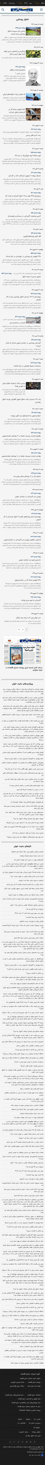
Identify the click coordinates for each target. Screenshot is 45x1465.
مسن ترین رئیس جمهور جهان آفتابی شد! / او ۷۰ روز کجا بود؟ (24, 769)
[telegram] (26, 1442)
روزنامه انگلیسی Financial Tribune (29, 1410)
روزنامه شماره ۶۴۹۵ (20, 28)
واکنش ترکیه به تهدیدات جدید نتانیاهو (31, 921)
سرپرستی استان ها (34, 1423)
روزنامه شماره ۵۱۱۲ (36, 514)
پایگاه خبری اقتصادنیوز (17, 1386)
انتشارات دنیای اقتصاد (33, 1395)
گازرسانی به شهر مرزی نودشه (31, 600)
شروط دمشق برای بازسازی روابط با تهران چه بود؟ (28, 819)
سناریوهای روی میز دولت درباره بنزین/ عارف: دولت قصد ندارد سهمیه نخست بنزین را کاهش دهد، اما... (24, 813)
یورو (26, 3)
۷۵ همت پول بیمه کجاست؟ (34, 917)
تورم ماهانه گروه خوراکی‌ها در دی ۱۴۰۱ (28, 155)
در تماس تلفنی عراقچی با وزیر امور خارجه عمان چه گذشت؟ (25, 969)
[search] (3, 9)
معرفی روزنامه (36, 1432)
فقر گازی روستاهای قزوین (32, 236)
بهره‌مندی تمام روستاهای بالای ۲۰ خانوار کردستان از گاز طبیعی (22, 518)
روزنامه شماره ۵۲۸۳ (36, 363)
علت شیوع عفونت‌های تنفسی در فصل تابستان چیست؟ (26, 785)
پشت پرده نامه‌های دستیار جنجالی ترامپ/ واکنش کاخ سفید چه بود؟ (23, 954)
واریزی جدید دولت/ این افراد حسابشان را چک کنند (27, 833)
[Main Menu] (41, 10)
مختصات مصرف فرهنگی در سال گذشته (27, 366)
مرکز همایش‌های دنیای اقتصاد (14, 1395)
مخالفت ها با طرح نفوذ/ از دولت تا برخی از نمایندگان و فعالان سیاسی (23, 1094)
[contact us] (14, 1442)
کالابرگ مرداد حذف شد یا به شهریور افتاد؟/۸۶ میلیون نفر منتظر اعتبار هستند (23, 828)
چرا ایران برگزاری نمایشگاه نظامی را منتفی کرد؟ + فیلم (26, 905)
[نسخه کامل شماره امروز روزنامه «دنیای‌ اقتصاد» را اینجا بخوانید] (22, 651)
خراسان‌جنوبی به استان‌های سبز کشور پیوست (26, 416)
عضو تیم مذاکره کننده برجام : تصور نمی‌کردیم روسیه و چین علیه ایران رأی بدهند (23, 807)
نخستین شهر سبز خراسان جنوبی (30, 560)
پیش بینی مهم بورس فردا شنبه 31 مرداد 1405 (29, 1171)
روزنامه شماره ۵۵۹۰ (36, 213)
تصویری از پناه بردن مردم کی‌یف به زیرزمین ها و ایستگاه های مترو (22, 1042)
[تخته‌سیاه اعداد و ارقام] (33, 76)
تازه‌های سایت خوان (22, 846)
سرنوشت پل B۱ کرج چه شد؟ (34, 909)
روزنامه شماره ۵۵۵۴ (36, 253)
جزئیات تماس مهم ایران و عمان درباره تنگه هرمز (28, 938)
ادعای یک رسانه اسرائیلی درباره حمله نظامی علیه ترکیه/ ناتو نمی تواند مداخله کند (24, 780)
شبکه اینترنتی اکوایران (17, 1382)
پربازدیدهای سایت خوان (22, 683)
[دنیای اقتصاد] (21, 10)
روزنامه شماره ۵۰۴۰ (36, 557)
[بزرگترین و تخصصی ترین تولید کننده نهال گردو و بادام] (33, 54)
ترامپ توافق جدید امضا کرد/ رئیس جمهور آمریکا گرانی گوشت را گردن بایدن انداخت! (23, 1100)
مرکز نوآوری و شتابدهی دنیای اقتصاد (29, 1399)
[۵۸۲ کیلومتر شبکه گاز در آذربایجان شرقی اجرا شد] (33, 114)
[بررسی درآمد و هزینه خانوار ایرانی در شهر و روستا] (33, 386)
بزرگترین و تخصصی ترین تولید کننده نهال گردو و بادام (14, 52)
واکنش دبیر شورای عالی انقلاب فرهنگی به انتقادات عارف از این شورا (22, 1058)
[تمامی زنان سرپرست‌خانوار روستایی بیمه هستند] (33, 31)
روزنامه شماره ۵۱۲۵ (36, 473)
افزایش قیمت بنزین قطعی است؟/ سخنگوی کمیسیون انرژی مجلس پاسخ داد (23, 753)
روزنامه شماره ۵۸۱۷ (36, 129)
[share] (18, 1442)
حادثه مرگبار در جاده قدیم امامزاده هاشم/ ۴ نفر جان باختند (24, 884)
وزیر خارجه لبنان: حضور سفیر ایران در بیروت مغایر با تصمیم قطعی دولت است (22, 716)
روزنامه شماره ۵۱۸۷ (36, 433)
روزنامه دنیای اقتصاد (34, 1382)
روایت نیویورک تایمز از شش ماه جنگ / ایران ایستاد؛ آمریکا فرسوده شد (22, 926)
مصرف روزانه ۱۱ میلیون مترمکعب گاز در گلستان (25, 176)
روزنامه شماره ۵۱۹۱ (36, 413)
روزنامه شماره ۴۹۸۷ (36, 597)
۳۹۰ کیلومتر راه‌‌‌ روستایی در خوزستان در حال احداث (23, 256)
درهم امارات (7, 3)
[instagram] (34, 1442)
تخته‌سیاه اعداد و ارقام (17, 70)
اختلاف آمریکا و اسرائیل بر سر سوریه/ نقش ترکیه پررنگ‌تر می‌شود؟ (23, 1054)
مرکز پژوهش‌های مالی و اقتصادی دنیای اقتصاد (25, 1403)
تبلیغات (28, 1419)
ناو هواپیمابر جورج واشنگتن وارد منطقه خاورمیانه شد (27, 802)
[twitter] (30, 1442)
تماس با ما (37, 1419)
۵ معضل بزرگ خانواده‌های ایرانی (14, 94)
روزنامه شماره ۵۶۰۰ (36, 193)
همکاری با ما (21, 1423)
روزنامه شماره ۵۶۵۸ (36, 152)
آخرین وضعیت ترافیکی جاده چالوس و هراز (29, 1046)
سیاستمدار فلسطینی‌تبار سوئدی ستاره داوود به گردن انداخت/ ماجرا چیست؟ (23, 900)
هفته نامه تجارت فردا (34, 1386)
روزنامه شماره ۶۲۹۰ (20, 67)
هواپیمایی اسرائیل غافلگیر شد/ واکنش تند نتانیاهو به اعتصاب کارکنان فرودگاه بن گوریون (22, 764)
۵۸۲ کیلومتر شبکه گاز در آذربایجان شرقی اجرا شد (17, 111)
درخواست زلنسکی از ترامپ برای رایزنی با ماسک (28, 1062)
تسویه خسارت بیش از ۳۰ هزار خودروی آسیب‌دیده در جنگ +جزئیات (22, 1013)
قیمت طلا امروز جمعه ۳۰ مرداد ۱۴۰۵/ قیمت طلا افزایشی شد (24, 1002)
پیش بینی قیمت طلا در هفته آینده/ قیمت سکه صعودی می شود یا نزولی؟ (22, 722)
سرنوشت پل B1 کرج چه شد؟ (34, 1167)
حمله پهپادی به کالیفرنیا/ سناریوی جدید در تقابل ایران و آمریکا (24, 759)
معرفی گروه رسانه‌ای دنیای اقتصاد (30, 1378)
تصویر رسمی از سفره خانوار (31, 276)
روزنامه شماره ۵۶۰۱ (36, 173)
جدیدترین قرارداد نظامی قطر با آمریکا (32, 1066)
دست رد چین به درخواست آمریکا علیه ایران (30, 790)
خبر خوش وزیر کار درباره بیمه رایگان (28, 618)
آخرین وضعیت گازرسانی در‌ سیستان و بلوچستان (24, 216)
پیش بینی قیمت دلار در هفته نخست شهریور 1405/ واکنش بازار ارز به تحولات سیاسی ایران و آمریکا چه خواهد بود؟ (22, 1294)
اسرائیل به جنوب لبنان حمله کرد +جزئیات (31, 880)
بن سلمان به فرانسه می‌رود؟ (34, 973)
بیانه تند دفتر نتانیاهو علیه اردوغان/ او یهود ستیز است (26, 983)
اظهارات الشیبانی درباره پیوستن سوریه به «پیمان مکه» (27, 1105)
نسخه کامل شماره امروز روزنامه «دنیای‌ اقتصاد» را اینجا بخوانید (24, 668)
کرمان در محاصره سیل (17, 323)
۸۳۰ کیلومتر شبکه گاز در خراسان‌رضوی (28, 580)
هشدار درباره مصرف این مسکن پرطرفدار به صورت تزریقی (25, 895)
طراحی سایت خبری (36, 1455)
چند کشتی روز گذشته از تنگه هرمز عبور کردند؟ (29, 1050)
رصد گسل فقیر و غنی (33, 135)
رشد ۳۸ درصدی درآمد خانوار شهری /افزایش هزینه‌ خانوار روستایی (21, 400)
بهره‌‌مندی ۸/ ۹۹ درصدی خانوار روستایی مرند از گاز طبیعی (23, 298)
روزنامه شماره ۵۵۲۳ (7, 273)
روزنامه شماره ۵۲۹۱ (36, 340)
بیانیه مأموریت (23, 1432)
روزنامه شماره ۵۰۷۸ (36, 537)
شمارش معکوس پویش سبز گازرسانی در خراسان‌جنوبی (22, 540)
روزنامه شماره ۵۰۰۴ (36, 577)
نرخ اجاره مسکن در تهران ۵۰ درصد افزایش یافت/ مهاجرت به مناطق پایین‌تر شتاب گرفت (22, 1071)
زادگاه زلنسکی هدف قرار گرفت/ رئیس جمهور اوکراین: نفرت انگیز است (23, 890)
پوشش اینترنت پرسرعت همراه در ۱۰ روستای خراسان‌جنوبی (21, 456)
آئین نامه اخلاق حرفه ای (33, 1436)
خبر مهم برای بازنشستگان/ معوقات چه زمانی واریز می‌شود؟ (25, 837)
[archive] (10, 1442)
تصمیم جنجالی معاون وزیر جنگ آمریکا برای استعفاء (27, 852)
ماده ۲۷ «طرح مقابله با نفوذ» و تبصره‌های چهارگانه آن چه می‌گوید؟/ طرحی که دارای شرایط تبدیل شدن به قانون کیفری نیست (23, 1018)
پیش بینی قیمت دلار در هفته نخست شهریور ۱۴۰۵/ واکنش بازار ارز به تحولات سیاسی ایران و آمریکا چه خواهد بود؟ (22, 1036)
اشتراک (20, 1419)
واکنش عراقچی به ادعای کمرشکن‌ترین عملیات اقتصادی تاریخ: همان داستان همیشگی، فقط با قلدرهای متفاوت (23, 989)
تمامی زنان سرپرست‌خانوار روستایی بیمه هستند (16, 32)
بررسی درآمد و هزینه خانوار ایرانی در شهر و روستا (13, 384)
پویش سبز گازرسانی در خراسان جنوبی (28, 496)
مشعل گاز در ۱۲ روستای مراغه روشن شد (27, 476)
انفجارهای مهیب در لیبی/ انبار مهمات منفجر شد (28, 860)
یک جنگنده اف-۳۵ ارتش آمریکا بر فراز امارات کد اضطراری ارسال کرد (23, 872)
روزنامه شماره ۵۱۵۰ (36, 453)
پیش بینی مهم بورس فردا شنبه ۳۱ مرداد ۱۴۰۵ (29, 913)
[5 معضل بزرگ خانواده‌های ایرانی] (33, 97)
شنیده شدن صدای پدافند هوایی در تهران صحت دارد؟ (26, 876)
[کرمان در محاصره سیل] (33, 320)
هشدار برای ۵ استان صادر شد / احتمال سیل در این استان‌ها (25, 823)
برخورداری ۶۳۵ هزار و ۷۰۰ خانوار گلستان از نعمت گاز (23, 196)
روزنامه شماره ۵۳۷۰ (20, 317)
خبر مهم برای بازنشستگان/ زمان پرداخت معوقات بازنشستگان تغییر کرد (23, 774)
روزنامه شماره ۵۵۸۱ (36, 233)
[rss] (22, 1442)
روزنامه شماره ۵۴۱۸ (36, 294)
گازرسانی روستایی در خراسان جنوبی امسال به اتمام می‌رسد (23, 344)
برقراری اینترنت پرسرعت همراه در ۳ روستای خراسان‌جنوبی (21, 436)
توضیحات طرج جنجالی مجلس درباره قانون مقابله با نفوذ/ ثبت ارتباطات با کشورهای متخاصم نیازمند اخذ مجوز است (23, 1083)
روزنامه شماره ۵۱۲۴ (36, 493)
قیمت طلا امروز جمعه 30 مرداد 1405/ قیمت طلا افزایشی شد (24, 1260)
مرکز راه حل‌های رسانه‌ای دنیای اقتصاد (28, 1406)
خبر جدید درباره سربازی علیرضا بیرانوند (31, 856)
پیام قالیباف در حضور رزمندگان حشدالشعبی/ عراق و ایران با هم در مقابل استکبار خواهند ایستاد (23, 960)
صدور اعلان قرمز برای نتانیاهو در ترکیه (31, 1089)
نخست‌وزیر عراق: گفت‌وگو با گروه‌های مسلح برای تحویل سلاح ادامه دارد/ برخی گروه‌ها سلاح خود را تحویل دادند (22, 978)
